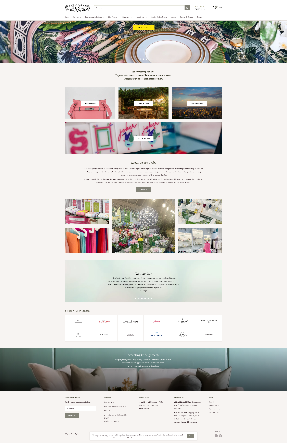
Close (190, 436)
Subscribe (71, 415)
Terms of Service (215, 409)
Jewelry (173, 17)
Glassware (125, 17)
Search (211, 402)
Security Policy (214, 412)
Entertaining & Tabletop (93, 17)
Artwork (76, 17)
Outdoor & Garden (186, 17)
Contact (199, 17)
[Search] (187, 7)
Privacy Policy (214, 405)
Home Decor (140, 17)
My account (199, 9)
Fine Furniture (113, 17)
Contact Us (143, 189)
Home (67, 17)
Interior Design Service (159, 17)
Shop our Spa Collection (76, 52)
